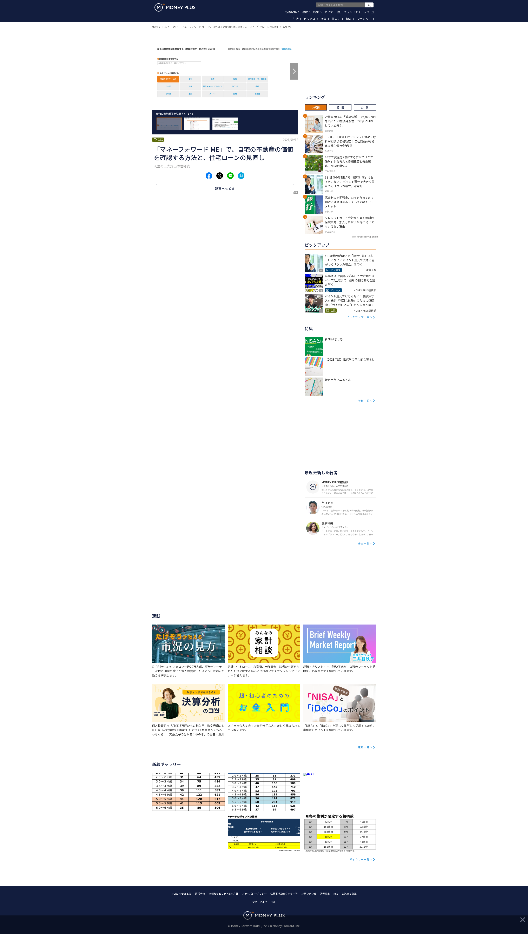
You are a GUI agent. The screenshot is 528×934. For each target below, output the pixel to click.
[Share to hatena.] (241, 175)
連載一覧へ (365, 747)
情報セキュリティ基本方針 (223, 893)
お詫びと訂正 (349, 893)
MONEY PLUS (159, 26)
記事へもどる (225, 188)
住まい (336, 19)
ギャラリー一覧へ (360, 859)
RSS (336, 893)
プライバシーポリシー (254, 893)
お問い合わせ (308, 893)
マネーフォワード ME (264, 901)
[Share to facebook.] (209, 175)
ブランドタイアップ (358, 12)
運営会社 (200, 893)
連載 (305, 12)
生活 (295, 19)
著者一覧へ (365, 543)
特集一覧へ (365, 400)
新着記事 (291, 12)
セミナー (332, 12)
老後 (323, 19)
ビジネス (309, 19)
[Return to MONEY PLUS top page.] (174, 7)
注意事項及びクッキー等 (284, 893)
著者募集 (325, 893)
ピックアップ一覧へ (359, 317)
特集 (316, 12)
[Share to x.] (219, 175)
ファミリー (364, 19)
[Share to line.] (230, 175)
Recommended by (360, 236)
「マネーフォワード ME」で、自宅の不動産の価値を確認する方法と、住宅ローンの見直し (229, 26)
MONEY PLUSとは (181, 893)
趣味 (349, 19)
